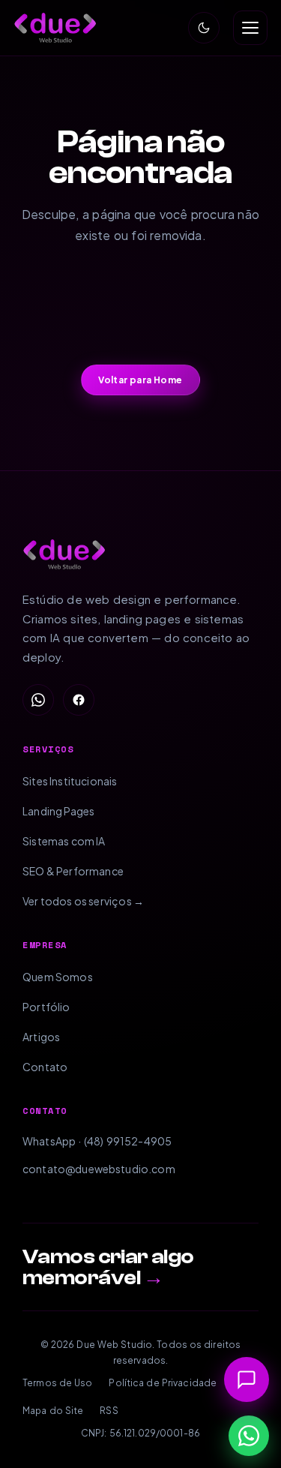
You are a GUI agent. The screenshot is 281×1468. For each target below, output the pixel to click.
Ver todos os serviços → (83, 901)
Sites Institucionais (70, 781)
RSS (109, 1410)
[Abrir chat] (246, 1379)
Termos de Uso (57, 1382)
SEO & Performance (73, 871)
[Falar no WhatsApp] (249, 1435)
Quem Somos (57, 976)
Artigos (41, 1036)
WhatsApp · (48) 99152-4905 (97, 1141)
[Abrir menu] (250, 28)
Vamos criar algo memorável (108, 1266)
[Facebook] (78, 700)
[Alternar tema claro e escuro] (204, 28)
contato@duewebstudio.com (98, 1168)
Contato (44, 1066)
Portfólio (46, 1006)
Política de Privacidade (163, 1382)
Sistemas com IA (64, 841)
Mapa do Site (52, 1410)
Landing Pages (58, 811)
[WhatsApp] (38, 700)
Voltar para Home (140, 380)
